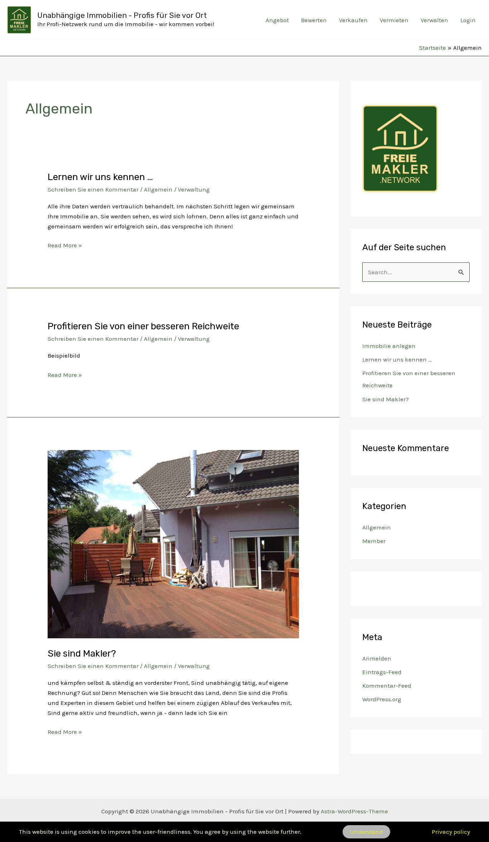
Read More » (65, 245)
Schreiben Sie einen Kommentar (93, 189)
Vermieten (394, 20)
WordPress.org (381, 699)
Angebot (277, 20)
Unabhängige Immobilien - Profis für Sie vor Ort (122, 15)
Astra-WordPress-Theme (354, 811)
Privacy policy (451, 831)
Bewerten (314, 20)
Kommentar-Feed (386, 685)
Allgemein (158, 189)
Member (374, 541)
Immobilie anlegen (389, 345)
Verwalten (434, 20)
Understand (366, 831)
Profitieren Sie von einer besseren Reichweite (143, 326)
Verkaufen (353, 20)
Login (468, 20)
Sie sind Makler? (82, 653)
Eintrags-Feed (382, 672)
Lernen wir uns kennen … (100, 177)
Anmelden (376, 658)
